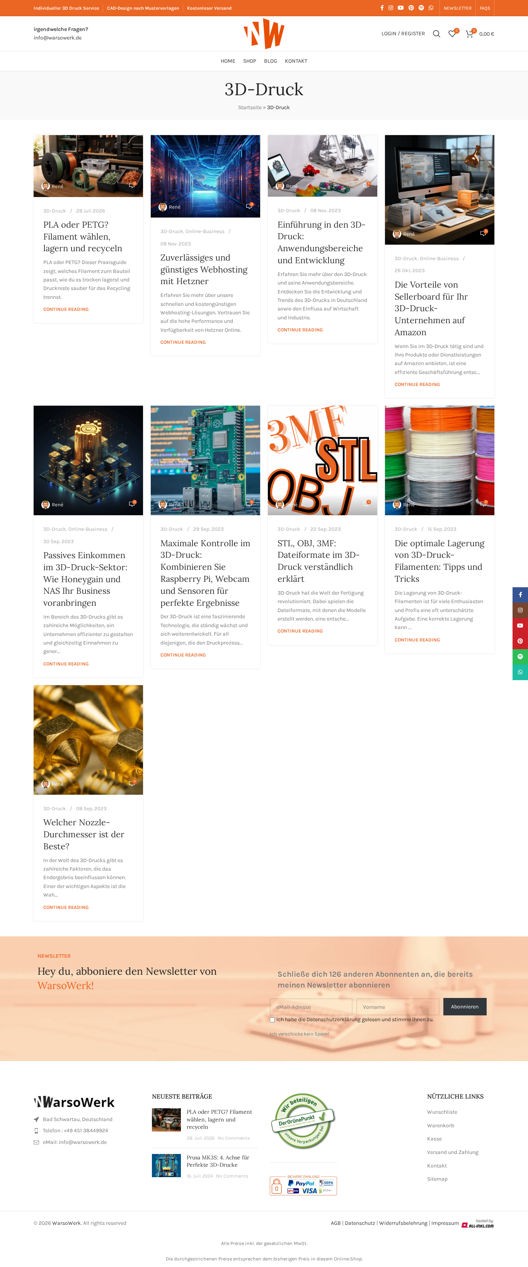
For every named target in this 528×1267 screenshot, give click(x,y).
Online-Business (205, 231)
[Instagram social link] (390, 8)
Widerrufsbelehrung (403, 1223)
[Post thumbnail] (166, 1125)
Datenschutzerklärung (334, 1019)
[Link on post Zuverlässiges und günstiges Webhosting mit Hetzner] (205, 176)
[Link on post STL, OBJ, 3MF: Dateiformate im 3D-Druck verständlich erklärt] (322, 460)
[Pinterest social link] (411, 8)
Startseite (250, 107)
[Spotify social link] (421, 8)
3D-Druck (54, 211)
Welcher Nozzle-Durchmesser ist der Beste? (83, 834)
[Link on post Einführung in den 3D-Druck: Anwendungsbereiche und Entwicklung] (322, 166)
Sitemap (437, 1179)
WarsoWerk (66, 1223)
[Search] (437, 33)
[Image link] (76, 1101)
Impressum (445, 1223)
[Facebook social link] (382, 8)
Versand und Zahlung (453, 1152)
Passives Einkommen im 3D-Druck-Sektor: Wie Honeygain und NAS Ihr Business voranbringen (85, 579)
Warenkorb (440, 1125)
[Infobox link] (61, 34)
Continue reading (66, 309)
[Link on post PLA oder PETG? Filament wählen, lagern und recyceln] (88, 166)
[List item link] (87, 1119)
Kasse (434, 1138)
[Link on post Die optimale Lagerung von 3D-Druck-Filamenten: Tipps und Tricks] (439, 460)
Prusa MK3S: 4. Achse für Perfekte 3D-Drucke (218, 1161)
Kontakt (437, 1165)
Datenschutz (360, 1223)
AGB (336, 1223)
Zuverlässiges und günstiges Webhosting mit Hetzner (203, 269)
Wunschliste (442, 1112)
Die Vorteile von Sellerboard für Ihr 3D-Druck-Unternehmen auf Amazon (431, 308)
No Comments (234, 1138)
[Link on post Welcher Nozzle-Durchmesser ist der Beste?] (88, 740)
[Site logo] (264, 33)
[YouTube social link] (400, 8)
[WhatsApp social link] (431, 8)
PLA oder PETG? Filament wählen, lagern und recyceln (82, 236)
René (57, 186)
